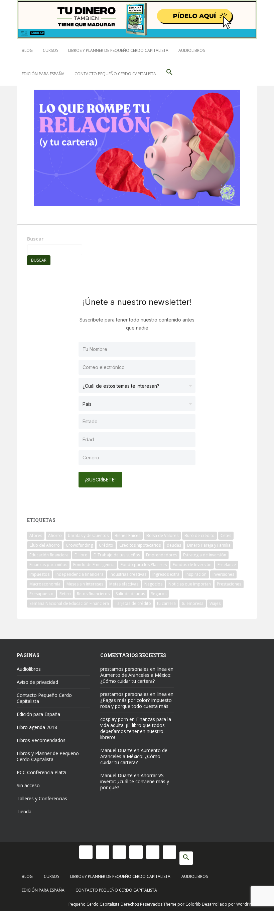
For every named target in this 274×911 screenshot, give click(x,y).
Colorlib (193, 904)
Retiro (65, 594)
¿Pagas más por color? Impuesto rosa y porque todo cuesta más (136, 703)
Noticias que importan (189, 584)
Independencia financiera (79, 574)
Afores (35, 535)
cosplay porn (114, 719)
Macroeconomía (44, 584)
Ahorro (55, 535)
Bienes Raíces (127, 535)
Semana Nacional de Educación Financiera (69, 603)
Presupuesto (41, 594)
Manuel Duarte (116, 750)
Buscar (35, 239)
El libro (81, 555)
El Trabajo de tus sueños (117, 555)
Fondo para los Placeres (144, 564)
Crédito (106, 545)
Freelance (227, 564)
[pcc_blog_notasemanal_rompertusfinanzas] (137, 147)
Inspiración (196, 574)
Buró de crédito (199, 535)
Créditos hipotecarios (140, 545)
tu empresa (192, 603)
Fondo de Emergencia (94, 564)
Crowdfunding (79, 545)
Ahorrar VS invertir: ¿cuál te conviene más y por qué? (134, 781)
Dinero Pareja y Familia (209, 545)
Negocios (153, 584)
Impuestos (39, 574)
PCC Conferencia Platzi (41, 772)
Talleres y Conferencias (42, 798)
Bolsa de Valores (162, 535)
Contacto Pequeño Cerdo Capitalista (115, 74)
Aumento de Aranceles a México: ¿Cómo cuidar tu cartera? (135, 678)
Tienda (24, 811)
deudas (174, 545)
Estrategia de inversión (204, 555)
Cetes (226, 535)
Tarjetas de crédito (133, 603)
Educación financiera (48, 555)
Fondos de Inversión (192, 564)
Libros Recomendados (41, 740)
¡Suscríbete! (100, 479)
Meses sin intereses (84, 584)
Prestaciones (229, 584)
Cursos (50, 50)
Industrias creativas (128, 574)
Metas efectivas (123, 584)
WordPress (246, 904)
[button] (169, 74)
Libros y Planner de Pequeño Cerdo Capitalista (118, 50)
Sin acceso (28, 785)
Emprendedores (161, 555)
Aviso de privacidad (37, 682)
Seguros (158, 594)
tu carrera (166, 603)
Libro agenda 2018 (37, 727)
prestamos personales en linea (133, 669)
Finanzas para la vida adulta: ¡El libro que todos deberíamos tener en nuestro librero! (135, 728)
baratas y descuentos (88, 535)
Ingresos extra (165, 574)
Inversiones (223, 574)
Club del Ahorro (44, 545)
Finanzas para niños (48, 564)
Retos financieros (93, 594)
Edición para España (43, 74)
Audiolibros (191, 50)
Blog (27, 50)
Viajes (215, 603)
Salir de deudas (130, 594)
